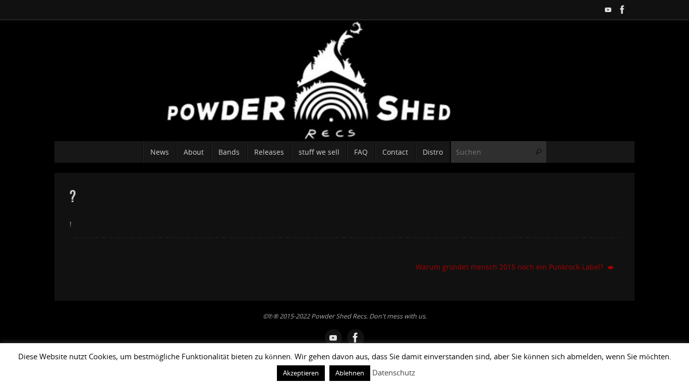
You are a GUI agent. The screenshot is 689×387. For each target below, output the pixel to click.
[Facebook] (622, 10)
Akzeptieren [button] (301, 372)
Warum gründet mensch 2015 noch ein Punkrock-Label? (510, 267)
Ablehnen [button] (349, 372)
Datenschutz (393, 372)
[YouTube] (608, 10)
